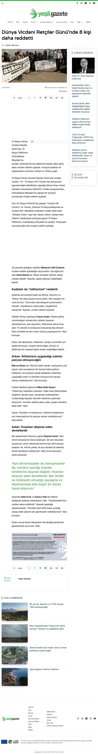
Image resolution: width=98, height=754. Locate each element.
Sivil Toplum (63, 91)
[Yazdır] (62, 98)
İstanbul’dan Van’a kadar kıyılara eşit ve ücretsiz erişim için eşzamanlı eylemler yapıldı (82, 91)
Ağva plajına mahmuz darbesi (44, 669)
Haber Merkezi (12, 45)
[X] (89, 3)
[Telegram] (85, 3)
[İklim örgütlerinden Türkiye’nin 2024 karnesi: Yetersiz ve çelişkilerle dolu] (15, 633)
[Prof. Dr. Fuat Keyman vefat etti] (83, 65)
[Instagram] (81, 3)
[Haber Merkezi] (3, 45)
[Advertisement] (39, 120)
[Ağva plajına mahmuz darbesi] (15, 677)
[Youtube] (94, 3)
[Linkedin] (51, 98)
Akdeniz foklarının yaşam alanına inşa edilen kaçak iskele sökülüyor (81, 123)
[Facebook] (77, 3)
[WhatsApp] (29, 98)
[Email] (56, 98)
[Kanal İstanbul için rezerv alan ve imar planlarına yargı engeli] (15, 655)
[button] (2, 3)
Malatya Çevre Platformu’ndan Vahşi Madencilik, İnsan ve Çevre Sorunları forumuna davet (82, 155)
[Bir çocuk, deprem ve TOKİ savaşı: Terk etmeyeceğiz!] (15, 612)
